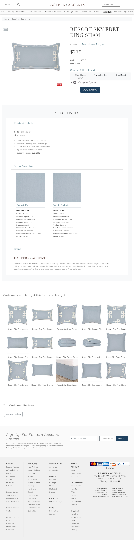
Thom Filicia (11, 495)
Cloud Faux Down (80, 76)
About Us (53, 467)
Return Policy (76, 517)
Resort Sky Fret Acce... (17, 329)
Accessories (38, 12)
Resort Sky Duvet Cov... (67, 357)
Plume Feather (100, 75)
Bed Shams (25, 19)
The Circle (118, 12)
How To (74, 489)
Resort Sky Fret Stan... (116, 385)
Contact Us (53, 470)
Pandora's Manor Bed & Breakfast (11, 526)
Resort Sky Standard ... (92, 385)
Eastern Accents (12, 467)
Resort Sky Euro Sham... (116, 357)
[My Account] (128, 4)
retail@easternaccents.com (101, 495)
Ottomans (32, 498)
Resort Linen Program (94, 44)
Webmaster (75, 527)
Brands (97, 12)
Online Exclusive (34, 508)
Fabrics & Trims (86, 12)
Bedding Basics (71, 12)
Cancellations (76, 501)
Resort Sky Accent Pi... (92, 329)
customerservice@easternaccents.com (120, 495)
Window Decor (34, 483)
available (36, 153)
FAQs (73, 492)
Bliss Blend (121, 75)
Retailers (52, 479)
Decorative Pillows (24, 12)
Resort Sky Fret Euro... (67, 329)
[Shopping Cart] (130, 4)
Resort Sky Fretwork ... (92, 357)
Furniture (58, 12)
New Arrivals (33, 467)
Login (73, 470)
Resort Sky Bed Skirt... (67, 385)
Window (48, 12)
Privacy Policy (11, 448)
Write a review (13, 414)
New (3, 12)
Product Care (76, 486)
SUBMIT (122, 438)
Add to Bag (90, 90)
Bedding (10, 12)
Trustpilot (110, 468)
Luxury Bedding (34, 470)
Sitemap (74, 530)
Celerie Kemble (12, 498)
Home (6, 19)
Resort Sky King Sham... (42, 385)
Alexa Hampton (12, 501)
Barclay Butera (12, 492)
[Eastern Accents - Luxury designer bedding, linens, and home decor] (67, 5)
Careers (74, 505)
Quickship (128, 12)
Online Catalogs (55, 501)
